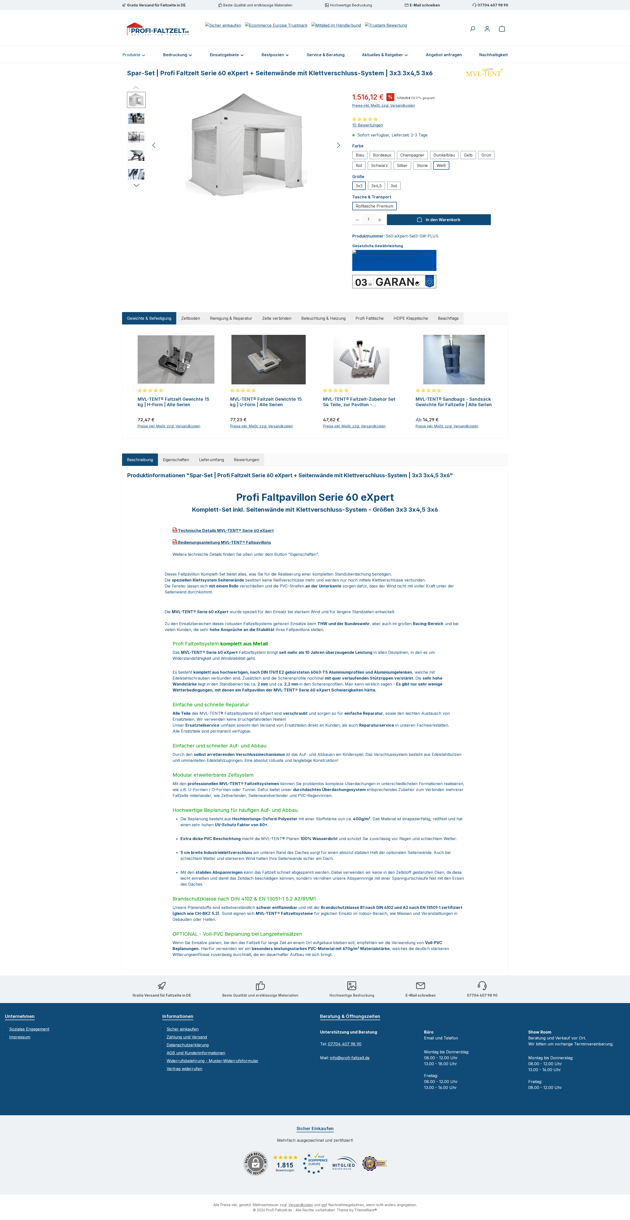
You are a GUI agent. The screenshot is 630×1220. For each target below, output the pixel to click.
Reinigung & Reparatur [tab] (231, 318)
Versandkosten (300, 1205)
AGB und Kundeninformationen (196, 1052)
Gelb (468, 155)
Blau (360, 155)
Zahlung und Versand (187, 1036)
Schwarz (379, 165)
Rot (359, 165)
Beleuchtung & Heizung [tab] (323, 318)
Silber (402, 165)
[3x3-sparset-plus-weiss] (246, 145)
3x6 (394, 185)
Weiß (441, 165)
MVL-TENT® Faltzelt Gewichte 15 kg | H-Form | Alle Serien (173, 402)
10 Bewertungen (367, 125)
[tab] (140, 459)
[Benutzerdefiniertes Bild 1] (285, 1163)
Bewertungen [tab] (246, 459)
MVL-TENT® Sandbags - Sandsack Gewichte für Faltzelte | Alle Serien (454, 402)
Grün (486, 155)
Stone (422, 165)
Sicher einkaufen (183, 1029)
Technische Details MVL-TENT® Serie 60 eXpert (225, 530)
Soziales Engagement (29, 1029)
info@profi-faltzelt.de (350, 1057)
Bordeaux (382, 155)
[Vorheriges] (154, 145)
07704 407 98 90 (344, 1043)
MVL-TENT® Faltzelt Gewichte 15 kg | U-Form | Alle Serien (266, 402)
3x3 (359, 185)
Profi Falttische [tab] (369, 318)
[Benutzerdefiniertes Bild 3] (344, 1164)
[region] (234, 145)
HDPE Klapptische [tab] (411, 318)
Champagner (412, 155)
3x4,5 (376, 185)
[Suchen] (472, 29)
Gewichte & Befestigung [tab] (149, 318)
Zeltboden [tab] (190, 318)
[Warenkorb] (502, 29)
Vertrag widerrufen (184, 1068)
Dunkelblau (444, 155)
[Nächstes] (338, 145)
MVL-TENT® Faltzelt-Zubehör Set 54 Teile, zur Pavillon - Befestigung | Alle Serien (359, 402)
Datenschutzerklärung (188, 1044)
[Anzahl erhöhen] (380, 219)
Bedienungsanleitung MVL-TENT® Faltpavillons (224, 542)
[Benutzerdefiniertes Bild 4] (374, 1163)
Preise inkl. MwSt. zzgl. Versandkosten (383, 105)
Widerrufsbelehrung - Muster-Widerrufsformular (212, 1060)
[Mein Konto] (487, 29)
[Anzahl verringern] (357, 219)
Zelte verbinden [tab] (276, 318)
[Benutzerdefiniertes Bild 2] (315, 1163)
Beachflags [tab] (448, 318)
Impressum (19, 1036)
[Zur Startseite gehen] (158, 29)
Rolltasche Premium (374, 206)
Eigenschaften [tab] (176, 459)
